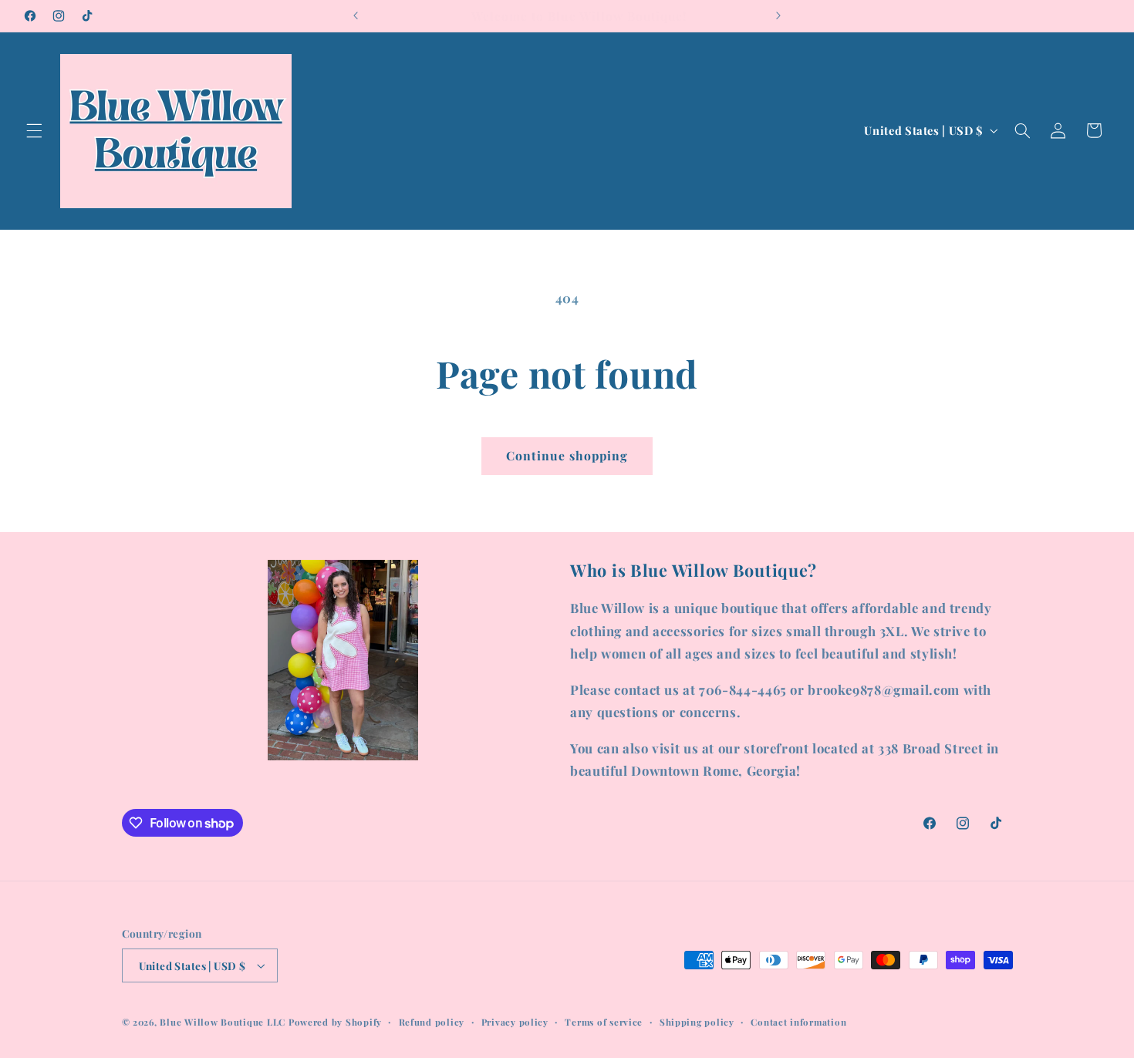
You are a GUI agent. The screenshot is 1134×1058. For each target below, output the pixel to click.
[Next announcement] (778, 15)
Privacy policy (514, 1022)
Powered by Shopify (335, 1022)
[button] (34, 130)
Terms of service (604, 1022)
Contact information (798, 1022)
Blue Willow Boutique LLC (222, 1022)
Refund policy (432, 1022)
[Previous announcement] (356, 15)
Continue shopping (567, 455)
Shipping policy (697, 1022)
